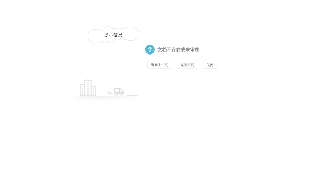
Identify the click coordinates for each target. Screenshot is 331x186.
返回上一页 (159, 65)
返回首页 (187, 65)
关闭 (210, 65)
